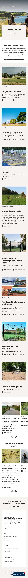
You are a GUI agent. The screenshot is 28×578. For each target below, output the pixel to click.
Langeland (5, 6)
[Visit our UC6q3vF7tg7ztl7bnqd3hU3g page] (18, 507)
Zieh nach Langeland (9, 559)
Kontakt (5, 538)
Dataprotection (5, 573)
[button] (11, 425)
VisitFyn (5, 549)
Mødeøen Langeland (8, 561)
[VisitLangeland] (8, 513)
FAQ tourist (6, 540)
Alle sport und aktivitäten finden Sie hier (14, 59)
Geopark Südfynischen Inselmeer (11, 548)
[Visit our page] (10, 507)
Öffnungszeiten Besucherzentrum (12, 536)
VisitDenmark (7, 551)
